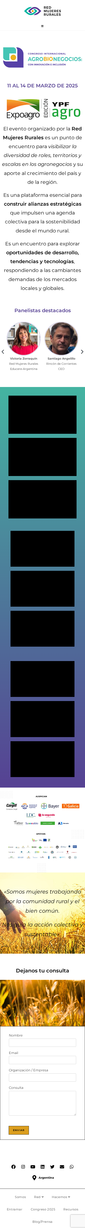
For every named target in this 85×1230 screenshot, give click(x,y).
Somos (20, 1197)
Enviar (19, 1130)
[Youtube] (32, 1166)
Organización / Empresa (28, 1070)
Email (13, 1053)
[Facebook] (13, 1166)
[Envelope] (62, 1166)
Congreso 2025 (43, 1209)
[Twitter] (52, 1166)
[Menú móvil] (42, 26)
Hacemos (60, 1197)
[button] (3, 351)
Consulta (16, 1088)
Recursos (70, 1209)
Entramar (14, 1209)
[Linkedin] (42, 1166)
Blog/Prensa (42, 1222)
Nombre (16, 1035)
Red (37, 1197)
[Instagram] (23, 1166)
